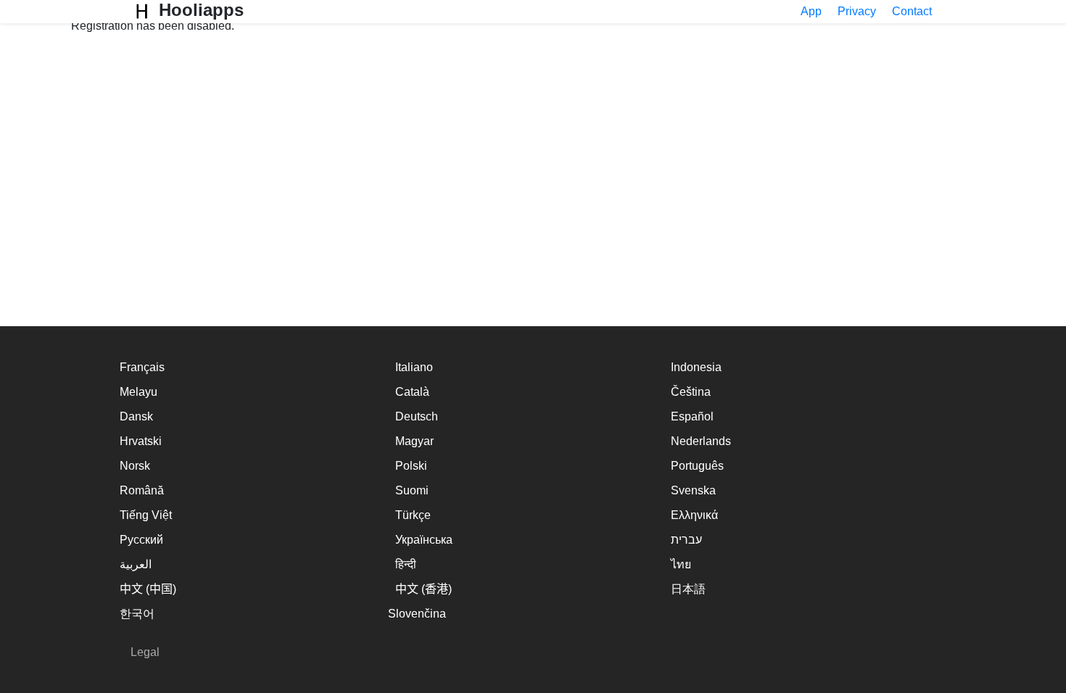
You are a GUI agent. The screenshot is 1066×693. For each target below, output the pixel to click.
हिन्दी (405, 564)
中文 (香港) (423, 589)
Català (412, 392)
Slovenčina (417, 613)
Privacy (857, 11)
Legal (145, 652)
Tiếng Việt (146, 515)
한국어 (137, 613)
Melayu (138, 392)
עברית (686, 540)
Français (142, 367)
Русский (141, 540)
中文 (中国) (148, 589)
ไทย (681, 564)
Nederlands (701, 441)
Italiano (414, 367)
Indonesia (696, 367)
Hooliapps (199, 10)
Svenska (693, 490)
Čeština (691, 392)
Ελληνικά (694, 515)
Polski (411, 466)
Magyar (414, 441)
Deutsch (416, 416)
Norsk (135, 466)
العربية (136, 564)
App (811, 11)
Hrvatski (141, 441)
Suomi (412, 490)
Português (697, 466)
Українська (424, 540)
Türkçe (413, 515)
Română (142, 490)
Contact (912, 11)
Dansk (136, 416)
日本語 (688, 589)
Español (692, 416)
